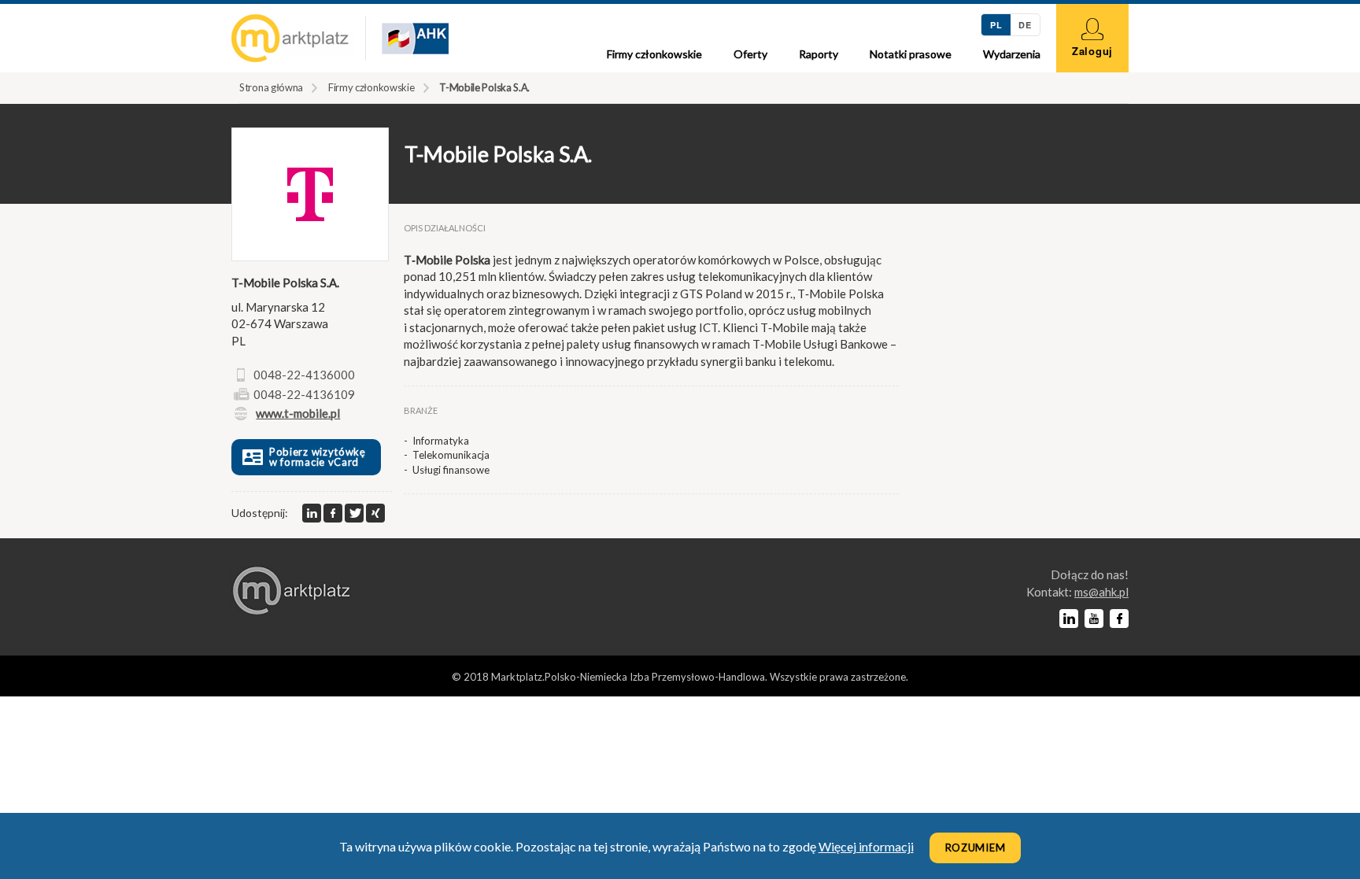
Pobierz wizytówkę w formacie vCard (317, 456)
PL (996, 25)
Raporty (818, 54)
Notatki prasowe (911, 54)
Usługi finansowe (451, 470)
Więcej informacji (866, 846)
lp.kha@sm (1101, 592)
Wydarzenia (1011, 54)
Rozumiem (975, 847)
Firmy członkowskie (654, 54)
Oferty (750, 54)
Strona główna (271, 87)
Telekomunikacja (451, 455)
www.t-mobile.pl (298, 413)
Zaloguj (1092, 50)
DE (1024, 25)
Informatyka (440, 440)
